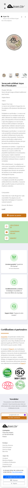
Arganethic (4, 337)
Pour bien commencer (14, 417)
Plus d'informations (17, 472)
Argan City (6, 16)
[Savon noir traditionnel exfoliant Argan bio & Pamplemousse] (25, 17)
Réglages (15, 480)
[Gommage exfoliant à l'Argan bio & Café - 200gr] (21, 17)
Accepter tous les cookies (15, 477)
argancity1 (13, 238)
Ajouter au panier (15, 215)
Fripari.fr (11, 349)
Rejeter (15, 483)
